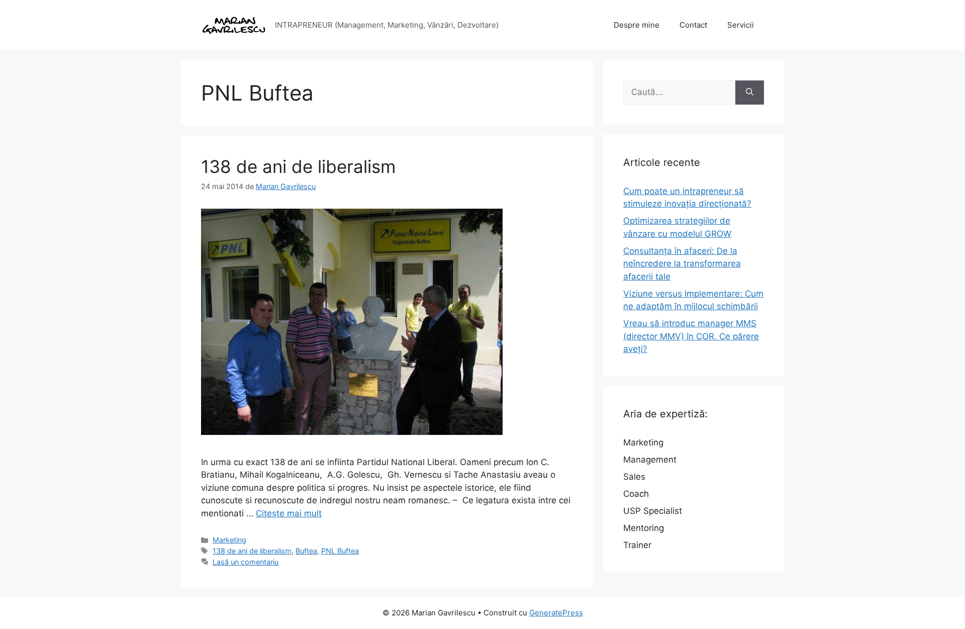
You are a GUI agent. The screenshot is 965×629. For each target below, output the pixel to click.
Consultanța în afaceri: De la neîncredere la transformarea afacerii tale (682, 264)
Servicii (740, 25)
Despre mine (636, 25)
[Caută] (749, 92)
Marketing (229, 539)
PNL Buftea (340, 551)
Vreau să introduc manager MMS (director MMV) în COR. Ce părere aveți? (691, 336)
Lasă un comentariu (245, 562)
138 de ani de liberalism (298, 166)
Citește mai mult (289, 513)
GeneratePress (556, 612)
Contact (693, 25)
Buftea (306, 551)
